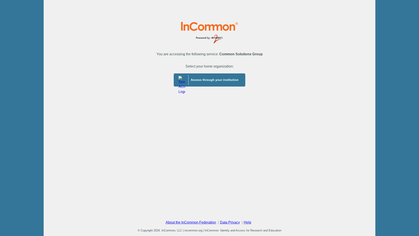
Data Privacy (230, 222)
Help (247, 222)
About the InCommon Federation (191, 222)
